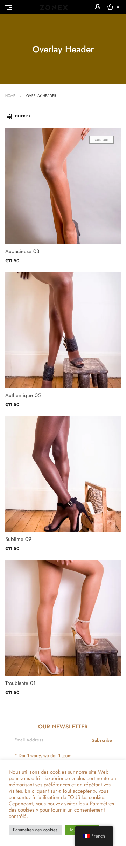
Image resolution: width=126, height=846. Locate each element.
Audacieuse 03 (22, 251)
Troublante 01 (20, 683)
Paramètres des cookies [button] (35, 830)
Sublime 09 (18, 539)
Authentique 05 (23, 395)
